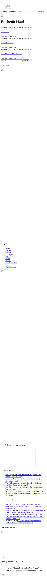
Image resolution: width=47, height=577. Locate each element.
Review (8, 261)
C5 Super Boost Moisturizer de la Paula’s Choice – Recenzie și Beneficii (25, 511)
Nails (7, 257)
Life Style (9, 255)
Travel (7, 265)
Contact (8, 8)
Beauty (8, 248)
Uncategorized (10, 267)
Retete (7, 259)
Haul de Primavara (7, 43)
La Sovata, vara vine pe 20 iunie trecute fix (27, 504)
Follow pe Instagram (15, 445)
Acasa (7, 6)
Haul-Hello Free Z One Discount (11, 54)
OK (3, 575)
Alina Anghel (10, 506)
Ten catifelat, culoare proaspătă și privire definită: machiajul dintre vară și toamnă (23, 484)
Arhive (3, 562)
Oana (5, 36)
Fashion (8, 250)
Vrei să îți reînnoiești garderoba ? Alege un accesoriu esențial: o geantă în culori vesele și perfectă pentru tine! (25, 517)
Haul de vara (5, 32)
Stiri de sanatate (11, 263)
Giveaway (9, 252)
